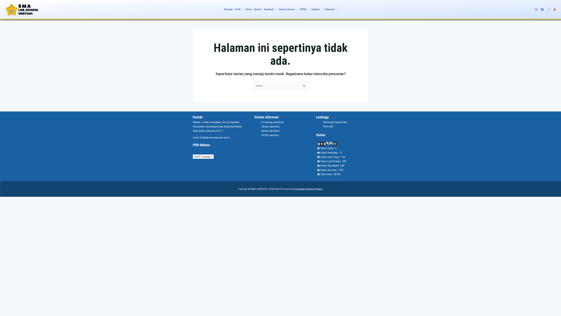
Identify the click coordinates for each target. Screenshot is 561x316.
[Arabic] (194, 152)
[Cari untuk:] (280, 85)
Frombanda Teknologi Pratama (308, 189)
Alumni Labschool (270, 130)
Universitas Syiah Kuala (335, 122)
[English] (197, 152)
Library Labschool (270, 126)
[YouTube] (554, 9)
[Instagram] (536, 9)
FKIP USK (328, 126)
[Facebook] (542, 9)
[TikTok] (548, 9)
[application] (241, 9)
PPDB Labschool (270, 135)
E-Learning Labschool (272, 122)
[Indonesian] (200, 152)
